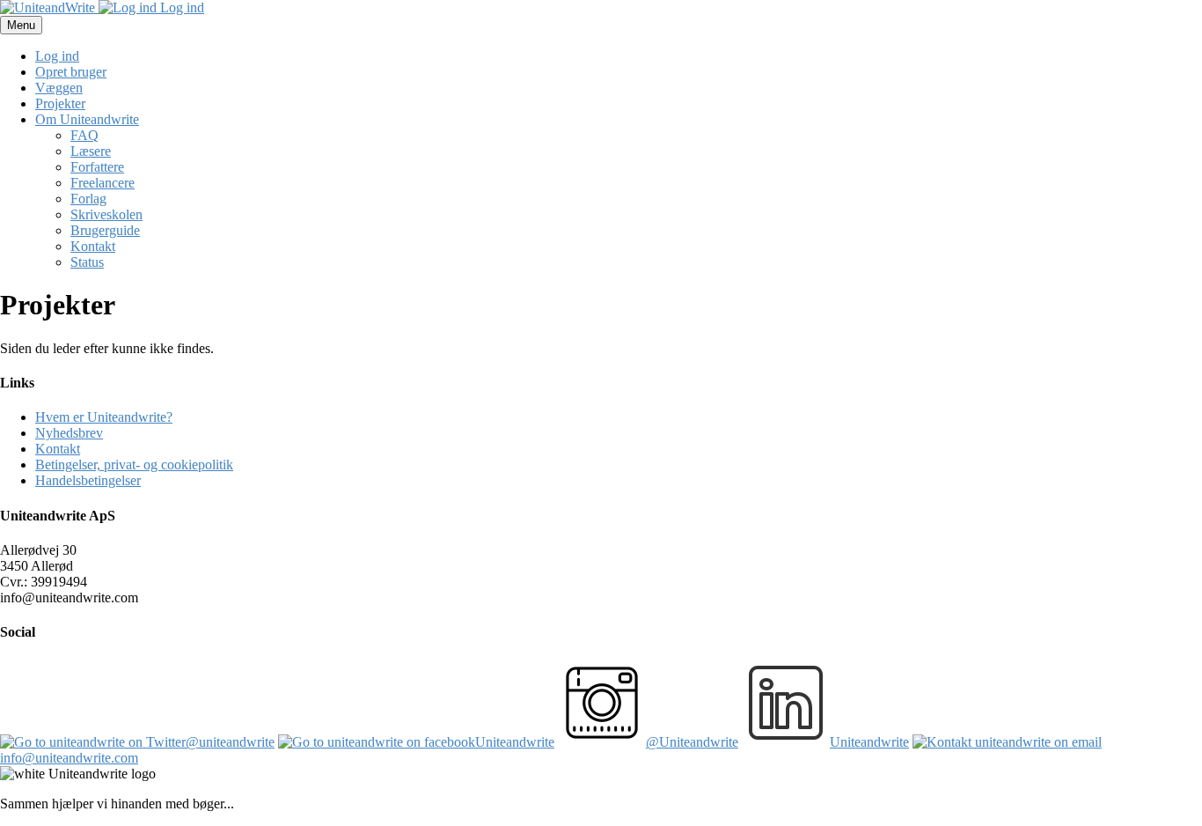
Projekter (60, 103)
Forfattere (97, 166)
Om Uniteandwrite (87, 119)
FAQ (84, 135)
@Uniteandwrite (692, 741)
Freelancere (102, 182)
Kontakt (92, 246)
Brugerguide (105, 230)
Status (87, 261)
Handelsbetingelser (88, 480)
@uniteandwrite (230, 741)
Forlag (88, 198)
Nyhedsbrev (69, 432)
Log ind (180, 7)
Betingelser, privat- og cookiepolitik (134, 464)
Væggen (59, 87)
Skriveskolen (106, 214)
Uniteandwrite (514, 741)
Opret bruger (70, 71)
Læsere (90, 151)
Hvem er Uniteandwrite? (103, 416)
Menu (21, 25)
